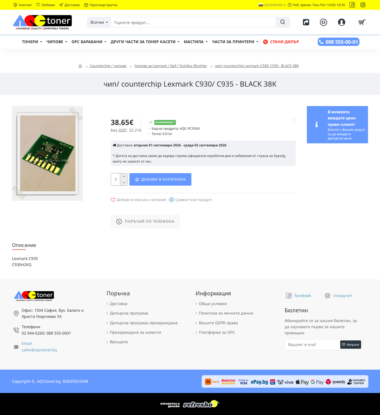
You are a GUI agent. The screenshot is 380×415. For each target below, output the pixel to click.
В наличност (165, 122)
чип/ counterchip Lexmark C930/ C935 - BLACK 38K (257, 65)
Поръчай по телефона (149, 221)
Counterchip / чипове (108, 65)
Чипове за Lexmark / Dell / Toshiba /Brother (170, 65)
